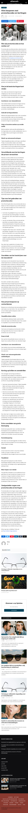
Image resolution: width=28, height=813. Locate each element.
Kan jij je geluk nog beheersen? (9, 590)
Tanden (21, 802)
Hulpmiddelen (14, 800)
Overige (16, 802)
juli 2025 (3, 763)
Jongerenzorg (21, 800)
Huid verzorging (5, 800)
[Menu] (2, 2)
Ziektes (19, 804)
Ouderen (11, 802)
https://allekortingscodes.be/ (10, 531)
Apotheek (16, 797)
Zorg (24, 804)
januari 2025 (4, 768)
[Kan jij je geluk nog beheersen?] (14, 582)
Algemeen (4, 7)
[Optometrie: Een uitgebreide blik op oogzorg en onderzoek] (14, 628)
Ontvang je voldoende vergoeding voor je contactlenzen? (13, 749)
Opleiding (5, 802)
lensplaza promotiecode (15, 58)
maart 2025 (3, 765)
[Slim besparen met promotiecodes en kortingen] (14, 32)
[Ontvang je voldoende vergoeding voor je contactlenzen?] (14, 560)
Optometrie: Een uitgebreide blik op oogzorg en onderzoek (13, 742)
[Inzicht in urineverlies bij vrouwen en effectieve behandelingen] (14, 712)
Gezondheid (4, 634)
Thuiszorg (5, 804)
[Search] (26, 2)
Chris (8, 542)
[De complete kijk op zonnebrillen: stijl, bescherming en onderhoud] (14, 656)
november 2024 (4, 770)
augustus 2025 (4, 761)
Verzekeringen (12, 804)
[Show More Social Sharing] (25, 21)
